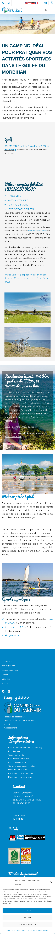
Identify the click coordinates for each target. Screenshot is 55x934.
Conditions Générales (18, 762)
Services (6, 679)
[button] (51, 882)
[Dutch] (29, 3)
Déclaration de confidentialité (32, 930)
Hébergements (8, 665)
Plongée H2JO (12, 635)
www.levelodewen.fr (37, 230)
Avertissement (10, 728)
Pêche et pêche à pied (17, 496)
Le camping (7, 661)
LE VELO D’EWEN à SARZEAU (21, 209)
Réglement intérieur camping (21, 773)
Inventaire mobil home (18, 769)
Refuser (27, 917)
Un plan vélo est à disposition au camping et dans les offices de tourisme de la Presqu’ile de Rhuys (26, 278)
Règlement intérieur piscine (20, 777)
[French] (36, 3)
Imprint (45, 930)
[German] (33, 3)
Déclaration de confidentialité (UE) (19, 720)
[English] (26, 3)
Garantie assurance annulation (21, 766)
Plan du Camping (15, 751)
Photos (5, 683)
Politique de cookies (13, 930)
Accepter (27, 910)
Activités (5, 674)
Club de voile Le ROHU (15, 627)
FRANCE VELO (14, 196)
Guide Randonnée (16, 755)
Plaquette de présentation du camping (25, 747)
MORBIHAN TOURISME (18, 200)
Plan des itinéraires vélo (19, 758)
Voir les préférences (27, 924)
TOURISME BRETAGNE (18, 204)
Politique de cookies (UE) (15, 717)
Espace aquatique (10, 670)
